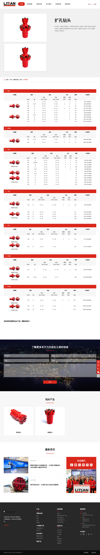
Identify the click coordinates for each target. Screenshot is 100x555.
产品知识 (59, 541)
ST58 (9, 256)
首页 (7, 79)
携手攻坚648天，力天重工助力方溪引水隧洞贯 (44, 485)
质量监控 (59, 543)
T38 (8, 149)
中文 (89, 4)
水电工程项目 (60, 522)
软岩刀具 (38, 530)
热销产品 (38, 541)
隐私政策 (94, 552)
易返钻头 (18, 432)
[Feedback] (98, 375)
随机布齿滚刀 (39, 538)
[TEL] (98, 368)
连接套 (38, 522)
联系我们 (67, 4)
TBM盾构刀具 (40, 525)
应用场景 (29, 4)
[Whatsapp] (98, 365)
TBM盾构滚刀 (39, 528)
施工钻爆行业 (60, 517)
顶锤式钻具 (16, 79)
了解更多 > (7, 525)
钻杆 (37, 518)
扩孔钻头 (26, 79)
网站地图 (86, 552)
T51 (8, 225)
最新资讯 (50, 449)
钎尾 (37, 520)
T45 (8, 191)
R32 (8, 91)
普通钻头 (50, 432)
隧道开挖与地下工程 (62, 515)
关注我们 (82, 531)
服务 (58, 536)
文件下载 (59, 530)
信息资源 (58, 4)
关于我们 (48, 4)
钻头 (21, 79)
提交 (50, 382)
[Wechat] (98, 372)
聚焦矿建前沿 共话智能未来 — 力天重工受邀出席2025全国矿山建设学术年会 (45, 466)
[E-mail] (98, 361)
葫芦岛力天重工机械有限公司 (15, 552)
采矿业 (58, 513)
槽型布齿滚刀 (39, 536)
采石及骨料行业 (61, 520)
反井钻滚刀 (39, 533)
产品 (21, 4)
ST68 (9, 286)
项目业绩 (39, 4)
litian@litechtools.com (87, 515)
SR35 (9, 128)
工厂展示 (59, 534)
